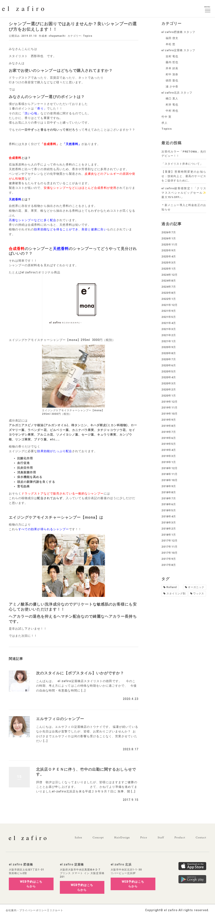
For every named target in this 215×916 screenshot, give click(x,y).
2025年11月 (169, 244)
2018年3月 (168, 522)
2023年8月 (168, 292)
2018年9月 (168, 486)
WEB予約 (31, 884)
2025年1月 (168, 268)
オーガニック (196, 587)
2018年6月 (168, 504)
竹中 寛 (166, 116)
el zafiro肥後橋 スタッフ (178, 32)
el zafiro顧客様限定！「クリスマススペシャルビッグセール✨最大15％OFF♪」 (183, 193)
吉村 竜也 (172, 56)
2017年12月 (169, 540)
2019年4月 (168, 449)
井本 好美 (172, 68)
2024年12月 (169, 274)
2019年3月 (168, 456)
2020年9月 (168, 347)
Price (143, 837)
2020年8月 (168, 353)
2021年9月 (168, 310)
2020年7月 (168, 359)
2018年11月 (169, 474)
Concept (98, 837)
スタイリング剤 (176, 593)
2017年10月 (169, 552)
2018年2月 (168, 528)
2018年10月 (169, 480)
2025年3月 (168, 262)
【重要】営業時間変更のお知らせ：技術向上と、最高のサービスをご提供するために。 (183, 176)
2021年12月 (169, 305)
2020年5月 (168, 371)
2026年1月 (168, 238)
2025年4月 (168, 256)
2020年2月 (168, 389)
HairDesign (122, 837)
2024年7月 (168, 286)
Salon (78, 837)
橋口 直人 (172, 98)
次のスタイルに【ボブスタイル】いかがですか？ (80, 673)
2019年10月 (169, 413)
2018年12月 (169, 468)
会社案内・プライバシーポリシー (26, 910)
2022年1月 (168, 298)
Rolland (171, 587)
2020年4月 (168, 377)
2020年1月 (168, 395)
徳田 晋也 (172, 80)
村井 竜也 (172, 104)
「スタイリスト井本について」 (182, 163)
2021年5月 (168, 316)
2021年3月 (168, 329)
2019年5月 (168, 443)
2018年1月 (168, 534)
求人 (164, 122)
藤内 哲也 (172, 62)
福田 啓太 (172, 38)
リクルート (56, 910)
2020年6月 (168, 365)
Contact (201, 837)
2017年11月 (169, 546)
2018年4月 (168, 516)
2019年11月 (169, 407)
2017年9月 (168, 558)
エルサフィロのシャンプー (60, 718)
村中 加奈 (172, 74)
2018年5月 (168, 510)
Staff (161, 837)
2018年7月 (168, 498)
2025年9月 (168, 250)
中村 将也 (172, 110)
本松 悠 (170, 44)
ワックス (198, 593)
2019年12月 (169, 401)
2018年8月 (168, 492)
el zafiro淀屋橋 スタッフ (178, 50)
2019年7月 (168, 431)
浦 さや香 (172, 86)
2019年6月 (168, 438)
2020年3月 (168, 383)
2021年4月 (168, 323)
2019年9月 (168, 419)
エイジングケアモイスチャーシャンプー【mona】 (54, 517)
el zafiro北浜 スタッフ (176, 92)
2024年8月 (168, 280)
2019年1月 (168, 462)
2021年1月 (168, 341)
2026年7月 (168, 232)
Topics (87, 35)
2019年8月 (168, 425)
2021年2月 (168, 335)
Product (179, 837)
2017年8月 (168, 564)
